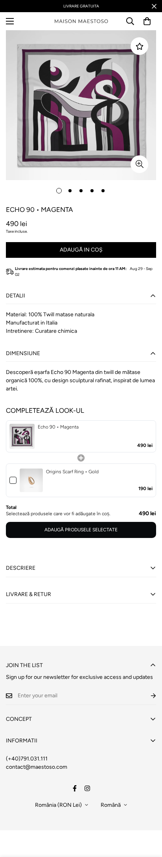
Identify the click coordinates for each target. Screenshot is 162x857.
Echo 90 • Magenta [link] (58, 427)
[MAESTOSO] (81, 21)
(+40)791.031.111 (27, 758)
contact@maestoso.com (36, 767)
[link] (22, 436)
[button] (147, 21)
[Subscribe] (147, 695)
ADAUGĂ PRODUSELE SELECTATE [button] (81, 529)
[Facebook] (74, 788)
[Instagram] (87, 788)
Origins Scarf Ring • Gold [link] (72, 471)
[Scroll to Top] (148, 815)
